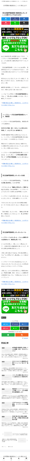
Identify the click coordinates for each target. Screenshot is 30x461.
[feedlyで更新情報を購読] (8, 335)
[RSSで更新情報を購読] (22, 335)
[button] (24, 23)
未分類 (4, 317)
